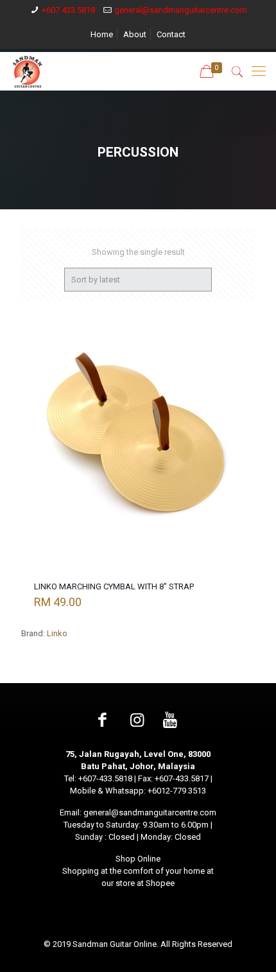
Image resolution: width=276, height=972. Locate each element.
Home (102, 34)
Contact (171, 34)
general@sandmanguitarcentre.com (180, 10)
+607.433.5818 (68, 10)
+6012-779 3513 (177, 790)
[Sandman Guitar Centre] (28, 71)
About (134, 34)
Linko (57, 633)
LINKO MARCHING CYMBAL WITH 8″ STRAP (114, 586)
